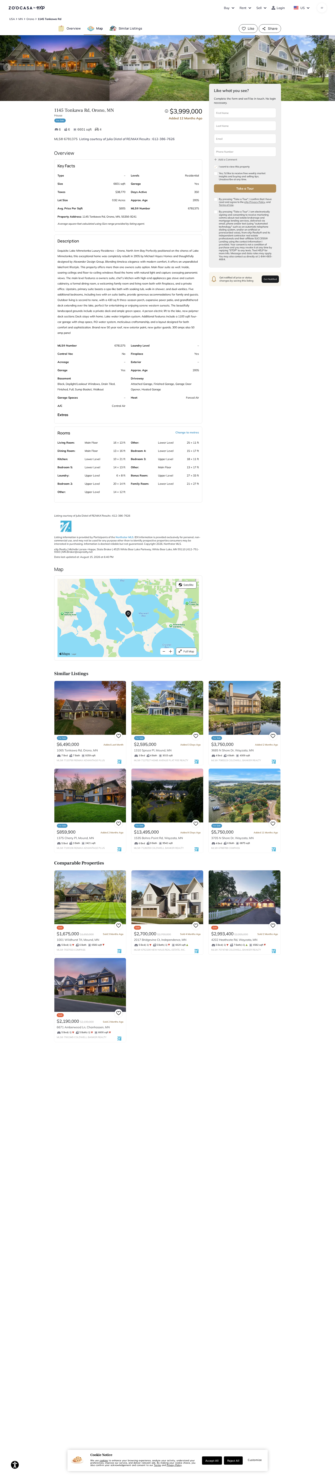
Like (251, 28)
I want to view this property (234, 166)
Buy (227, 8)
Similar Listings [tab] (130, 28)
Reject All (233, 1460)
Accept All (212, 1460)
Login (281, 8)
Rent (243, 8)
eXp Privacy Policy (254, 201)
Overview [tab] (74, 28)
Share (273, 28)
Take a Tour (245, 188)
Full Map (188, 651)
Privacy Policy (174, 1465)
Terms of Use (226, 204)
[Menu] (322, 7)
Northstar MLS (124, 537)
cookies (104, 1460)
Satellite (188, 585)
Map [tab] (99, 28)
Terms (157, 1465)
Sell (259, 8)
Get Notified (270, 278)
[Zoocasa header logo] (26, 8)
